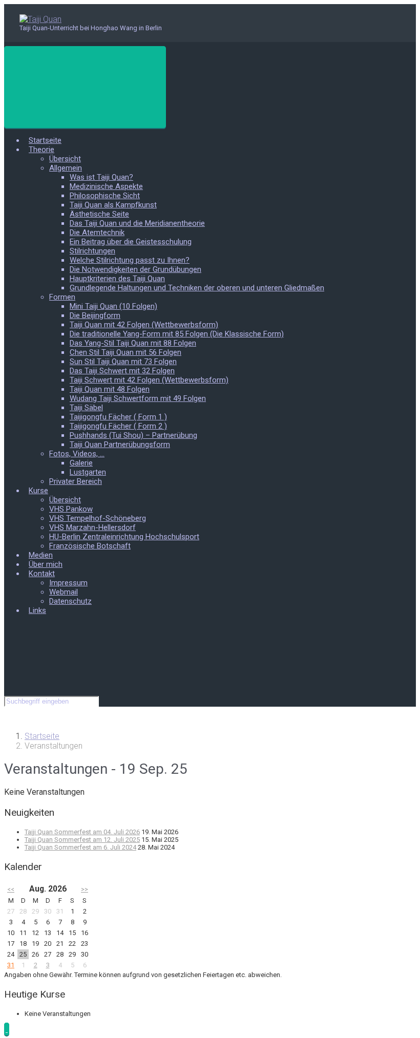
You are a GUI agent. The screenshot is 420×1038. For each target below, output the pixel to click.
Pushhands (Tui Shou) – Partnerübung (133, 435)
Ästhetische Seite (99, 214)
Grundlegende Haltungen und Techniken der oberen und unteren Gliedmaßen (197, 287)
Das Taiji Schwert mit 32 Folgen (122, 370)
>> (84, 889)
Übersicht (65, 158)
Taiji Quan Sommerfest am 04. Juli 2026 (82, 832)
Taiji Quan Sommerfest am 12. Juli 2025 (82, 839)
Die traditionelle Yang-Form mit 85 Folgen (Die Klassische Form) (177, 333)
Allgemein (65, 168)
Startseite (45, 140)
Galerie (81, 463)
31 (10, 965)
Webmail (63, 592)
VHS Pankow (71, 509)
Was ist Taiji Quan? (101, 177)
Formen (62, 297)
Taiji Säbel (86, 407)
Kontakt (42, 573)
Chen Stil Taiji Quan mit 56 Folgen (125, 352)
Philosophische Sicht (105, 195)
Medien (41, 555)
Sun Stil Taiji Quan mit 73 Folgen (123, 361)
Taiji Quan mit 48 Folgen (110, 389)
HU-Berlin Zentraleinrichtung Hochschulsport (124, 536)
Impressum (68, 582)
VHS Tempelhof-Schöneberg (97, 518)
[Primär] (85, 87)
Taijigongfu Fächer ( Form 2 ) (118, 426)
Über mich (45, 564)
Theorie (41, 149)
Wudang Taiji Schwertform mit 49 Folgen (138, 398)
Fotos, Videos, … (76, 453)
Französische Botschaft (90, 545)
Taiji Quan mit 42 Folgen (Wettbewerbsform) (144, 324)
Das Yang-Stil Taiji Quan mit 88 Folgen (133, 343)
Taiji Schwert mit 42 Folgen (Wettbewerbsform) (149, 380)
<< (10, 889)
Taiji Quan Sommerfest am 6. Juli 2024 (80, 847)
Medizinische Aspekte (106, 186)
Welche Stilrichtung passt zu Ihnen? (130, 260)
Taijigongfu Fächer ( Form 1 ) (118, 416)
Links (37, 610)
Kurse (38, 490)
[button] (6, 1029)
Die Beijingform (95, 315)
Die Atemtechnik (97, 232)
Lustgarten (88, 472)
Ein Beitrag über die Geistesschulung (131, 241)
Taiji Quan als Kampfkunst (113, 204)
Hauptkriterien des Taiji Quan (117, 278)
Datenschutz (70, 601)
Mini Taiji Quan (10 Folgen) (113, 306)
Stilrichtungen (92, 251)
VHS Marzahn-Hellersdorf (92, 527)
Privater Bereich (75, 481)
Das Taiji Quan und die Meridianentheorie (137, 223)
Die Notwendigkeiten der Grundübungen (135, 269)
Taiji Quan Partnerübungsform (120, 444)
